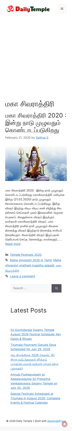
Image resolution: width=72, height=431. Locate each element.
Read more (13, 244)
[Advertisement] (36, 55)
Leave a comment (22, 276)
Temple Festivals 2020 (26, 255)
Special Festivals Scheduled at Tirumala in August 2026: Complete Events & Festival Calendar (35, 398)
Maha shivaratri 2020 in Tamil (31, 260)
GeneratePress (56, 421)
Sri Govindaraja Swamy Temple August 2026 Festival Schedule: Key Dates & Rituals (35, 334)
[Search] (57, 288)
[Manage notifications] (64, 424)
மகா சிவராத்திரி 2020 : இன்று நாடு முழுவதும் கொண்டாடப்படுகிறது (35, 123)
